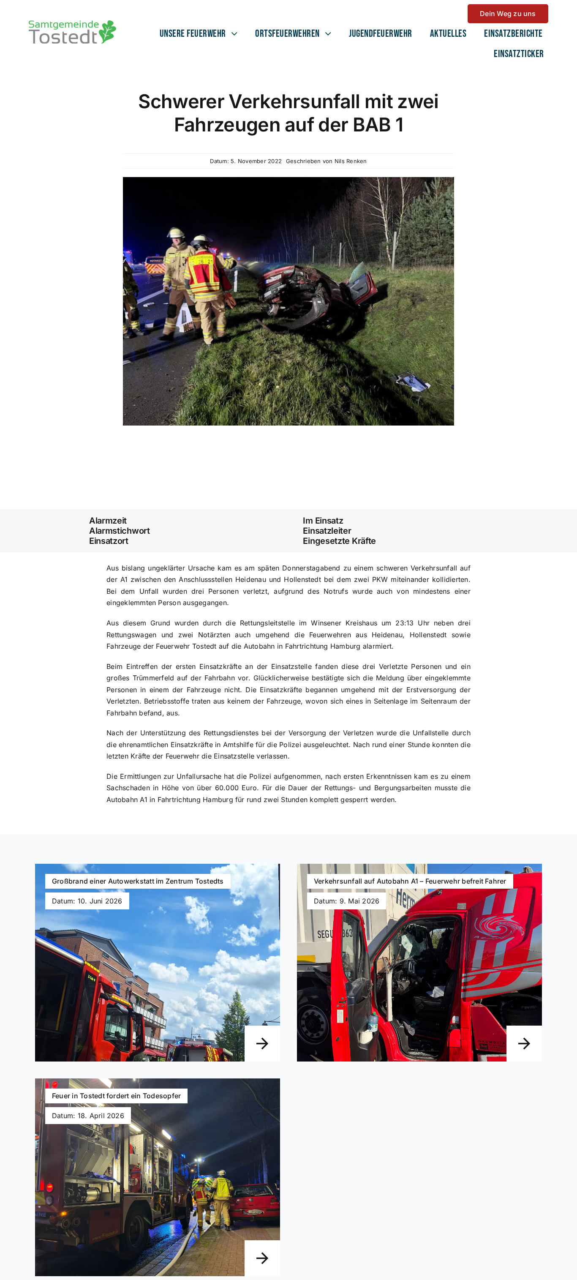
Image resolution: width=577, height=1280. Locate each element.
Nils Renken (351, 161)
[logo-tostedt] (72, 23)
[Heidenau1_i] (288, 180)
